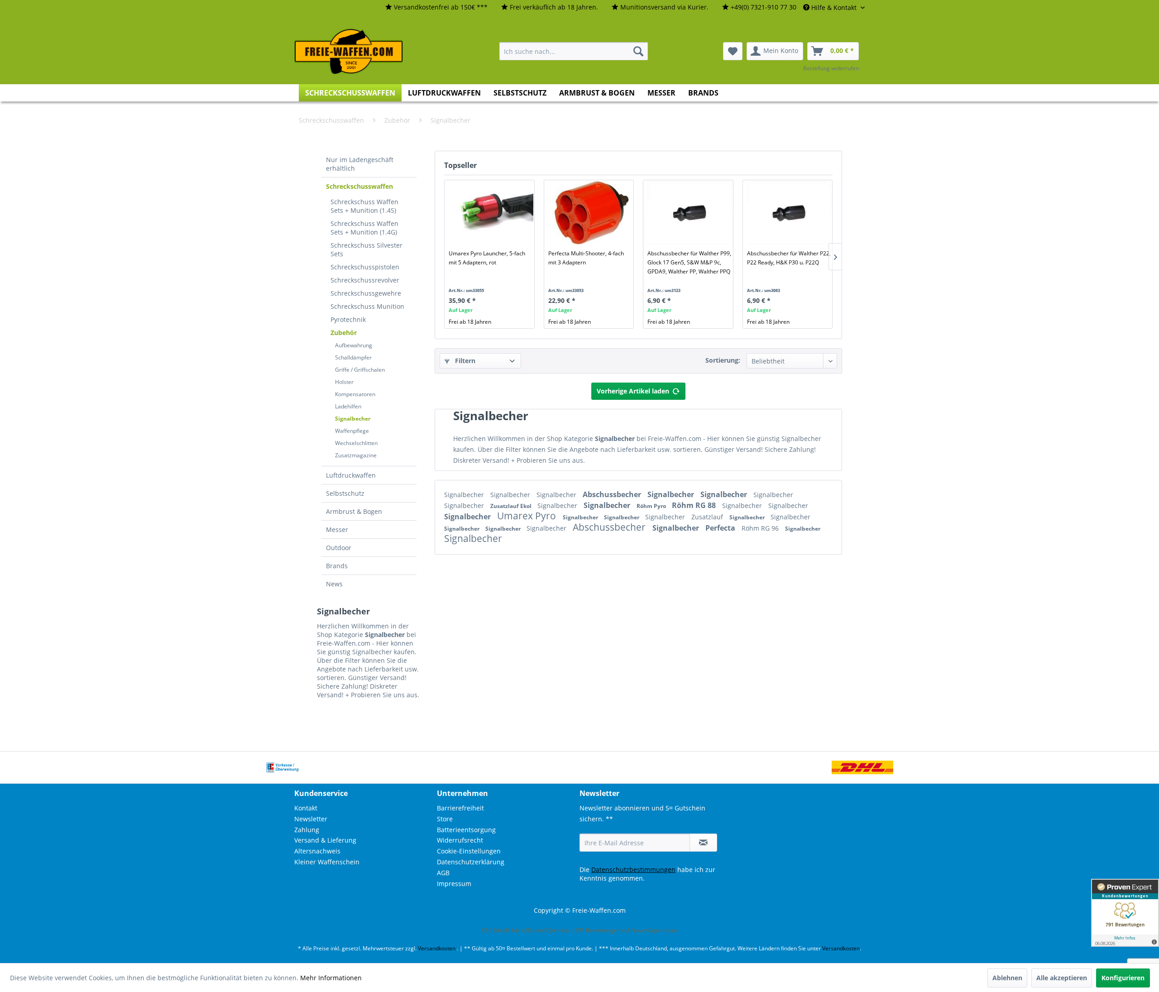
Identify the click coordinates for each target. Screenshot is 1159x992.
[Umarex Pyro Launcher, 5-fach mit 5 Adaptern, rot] (491, 212)
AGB (443, 872)
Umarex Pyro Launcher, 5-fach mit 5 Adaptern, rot (487, 257)
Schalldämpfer (353, 357)
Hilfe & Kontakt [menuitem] (833, 7)
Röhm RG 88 (695, 505)
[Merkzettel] (732, 51)
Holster (344, 382)
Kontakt (305, 808)
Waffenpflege (352, 431)
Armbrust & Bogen (354, 511)
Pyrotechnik (348, 319)
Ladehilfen (348, 406)
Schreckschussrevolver (364, 280)
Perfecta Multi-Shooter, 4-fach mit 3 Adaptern (586, 257)
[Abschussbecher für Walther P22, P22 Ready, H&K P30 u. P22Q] (789, 212)
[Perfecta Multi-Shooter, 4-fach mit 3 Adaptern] (590, 212)
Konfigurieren (1123, 977)
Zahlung (306, 829)
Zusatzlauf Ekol (511, 506)
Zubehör (343, 332)
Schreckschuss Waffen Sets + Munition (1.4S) (364, 206)
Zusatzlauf (708, 517)
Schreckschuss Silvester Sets (366, 249)
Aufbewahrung (353, 345)
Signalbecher (352, 418)
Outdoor (338, 547)
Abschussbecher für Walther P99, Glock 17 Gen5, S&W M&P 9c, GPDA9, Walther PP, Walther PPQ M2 (689, 262)
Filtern (464, 360)
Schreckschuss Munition (367, 306)
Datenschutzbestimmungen (633, 869)
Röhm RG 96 (761, 528)
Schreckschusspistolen (364, 267)
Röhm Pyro (652, 506)
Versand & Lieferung (325, 840)
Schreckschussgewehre (365, 293)
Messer (337, 529)
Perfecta (721, 528)
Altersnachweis (317, 851)
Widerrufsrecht (460, 840)
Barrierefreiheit (460, 808)
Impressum (454, 883)
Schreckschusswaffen (359, 186)
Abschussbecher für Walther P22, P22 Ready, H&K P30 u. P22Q (789, 257)
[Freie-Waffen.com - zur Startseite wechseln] (349, 52)
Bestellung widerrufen (831, 68)
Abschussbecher (613, 494)
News (334, 584)
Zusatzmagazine (356, 455)
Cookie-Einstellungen (469, 851)
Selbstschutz (345, 493)
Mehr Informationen (331, 977)
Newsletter (310, 819)
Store (445, 819)
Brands (337, 565)
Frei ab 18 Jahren (470, 322)
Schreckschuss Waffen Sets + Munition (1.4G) (364, 227)
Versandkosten (436, 948)
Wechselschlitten (356, 443)
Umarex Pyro (527, 515)
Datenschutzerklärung (470, 862)
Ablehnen (1007, 977)
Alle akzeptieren (1061, 977)
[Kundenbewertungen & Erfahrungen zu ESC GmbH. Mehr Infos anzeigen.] (1125, 913)
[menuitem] (436, 7)
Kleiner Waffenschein (326, 862)
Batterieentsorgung (466, 829)
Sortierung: (722, 360)
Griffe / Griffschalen (360, 370)
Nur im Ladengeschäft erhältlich (359, 164)
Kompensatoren (355, 394)
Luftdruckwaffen (351, 475)
